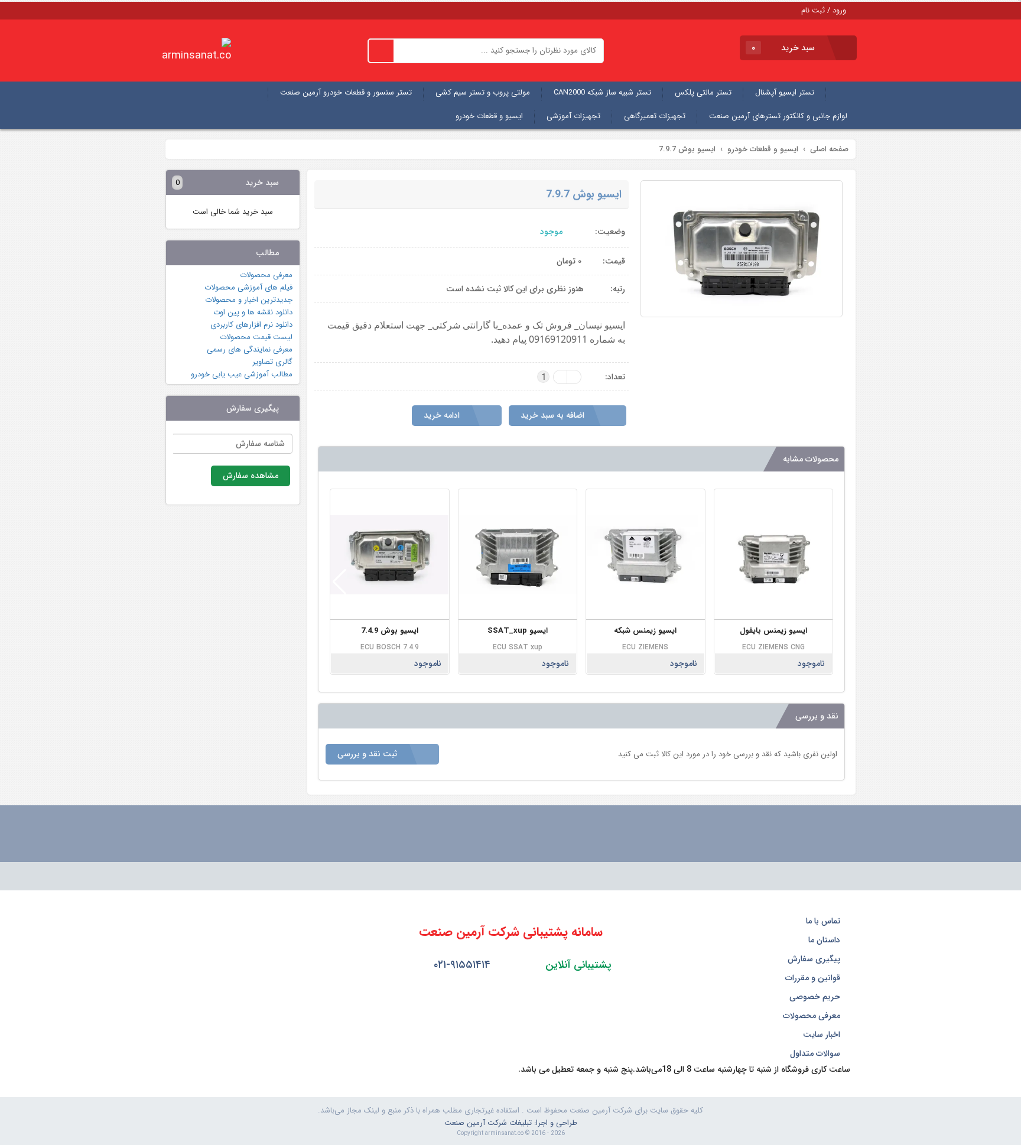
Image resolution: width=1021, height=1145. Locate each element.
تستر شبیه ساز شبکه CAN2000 (602, 92)
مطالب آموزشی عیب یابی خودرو (241, 374)
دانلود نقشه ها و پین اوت (252, 312)
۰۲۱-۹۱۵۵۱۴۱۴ (460, 965)
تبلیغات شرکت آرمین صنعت (488, 1123)
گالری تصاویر (272, 362)
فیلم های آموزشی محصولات (248, 287)
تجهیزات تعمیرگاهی (654, 116)
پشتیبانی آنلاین (577, 965)
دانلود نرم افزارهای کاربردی (251, 324)
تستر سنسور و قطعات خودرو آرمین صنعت (346, 92)
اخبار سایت (823, 1034)
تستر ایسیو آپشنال (784, 92)
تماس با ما (824, 921)
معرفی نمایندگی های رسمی (249, 349)
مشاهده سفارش (250, 475)
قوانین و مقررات (814, 977)
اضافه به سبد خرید (554, 415)
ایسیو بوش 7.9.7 (584, 194)
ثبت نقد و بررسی (368, 753)
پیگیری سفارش (815, 958)
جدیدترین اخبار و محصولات (248, 300)
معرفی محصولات (266, 275)
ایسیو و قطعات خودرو (489, 116)
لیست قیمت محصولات (256, 337)
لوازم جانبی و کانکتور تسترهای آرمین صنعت (778, 116)
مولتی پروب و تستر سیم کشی (482, 92)
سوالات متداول (816, 1053)
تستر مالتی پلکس (703, 92)
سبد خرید (784, 47)
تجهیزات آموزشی (573, 116)
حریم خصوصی (816, 996)
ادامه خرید (443, 415)
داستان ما (825, 939)
